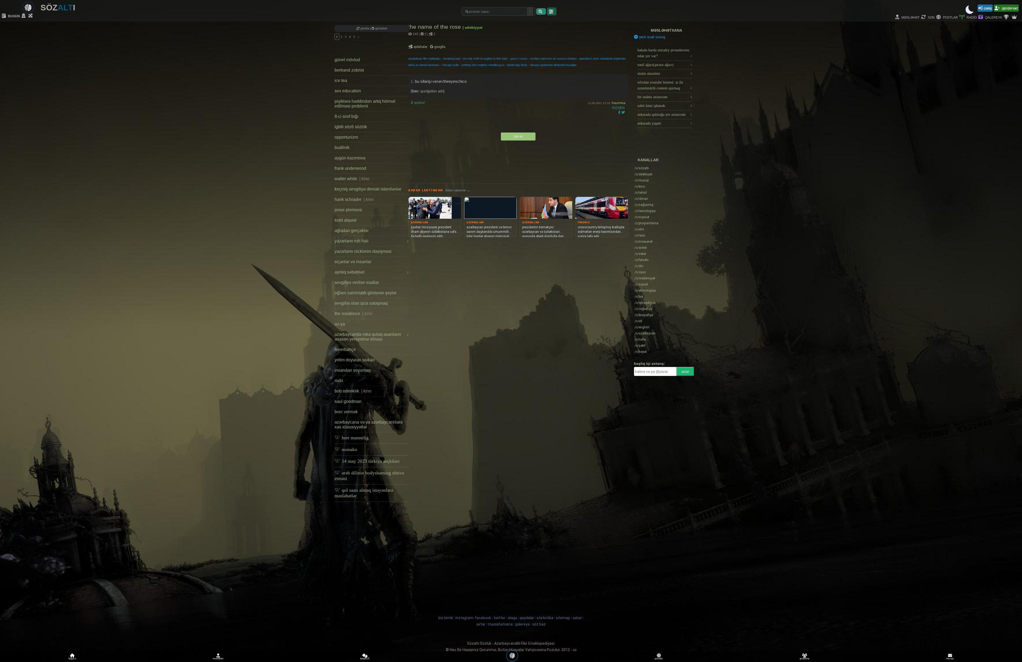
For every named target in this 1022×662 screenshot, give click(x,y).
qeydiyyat (1009, 8)
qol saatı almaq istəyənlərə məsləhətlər (364, 492)
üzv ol (518, 136)
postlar (950, 17)
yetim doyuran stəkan (355, 360)
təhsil (640, 193)
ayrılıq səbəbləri (372, 272)
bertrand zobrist (349, 70)
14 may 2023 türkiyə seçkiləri (369, 461)
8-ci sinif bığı (346, 116)
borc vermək (346, 411)
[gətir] (541, 11)
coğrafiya (643, 309)
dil (638, 321)
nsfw (640, 339)
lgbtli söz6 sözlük (351, 127)
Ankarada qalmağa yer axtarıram (664, 115)
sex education (348, 91)
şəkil (639, 345)
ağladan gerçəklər (352, 230)
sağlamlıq (643, 205)
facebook (483, 618)
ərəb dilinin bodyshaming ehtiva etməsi (369, 475)
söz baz (539, 624)
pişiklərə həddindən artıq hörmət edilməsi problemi (365, 103)
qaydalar (527, 618)
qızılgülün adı (432, 91)
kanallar (648, 160)
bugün (13, 15)
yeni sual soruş (651, 37)
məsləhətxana (666, 30)
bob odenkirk (353, 391)
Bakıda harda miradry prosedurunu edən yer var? (664, 53)
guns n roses (519, 58)
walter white (352, 178)
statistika (545, 618)
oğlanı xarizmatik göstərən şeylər (366, 293)
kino (639, 186)
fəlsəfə (641, 260)
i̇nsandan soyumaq (352, 370)
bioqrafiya (643, 315)
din (638, 266)
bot (638, 297)
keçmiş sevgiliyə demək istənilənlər (368, 189)
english (641, 327)
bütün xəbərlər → (457, 190)
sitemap (563, 618)
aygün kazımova (350, 158)
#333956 (618, 108)
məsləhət (910, 17)
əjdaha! (418, 103)
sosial (641, 284)
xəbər (640, 254)
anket (640, 248)
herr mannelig (354, 437)
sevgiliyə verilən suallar (357, 282)
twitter (499, 618)
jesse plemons (348, 210)
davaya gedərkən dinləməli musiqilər (553, 65)
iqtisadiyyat (645, 303)
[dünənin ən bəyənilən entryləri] (1007, 17)
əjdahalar (421, 47)
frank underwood (350, 168)
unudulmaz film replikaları (424, 58)
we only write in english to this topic (485, 58)
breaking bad (451, 58)
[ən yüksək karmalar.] (1015, 17)
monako (348, 449)
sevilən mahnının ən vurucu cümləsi (553, 58)
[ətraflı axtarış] (552, 11)
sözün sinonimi (664, 74)
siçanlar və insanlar (353, 261)
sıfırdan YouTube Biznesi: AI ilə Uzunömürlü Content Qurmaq (664, 85)
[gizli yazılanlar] (24, 15)
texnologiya (645, 211)
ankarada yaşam (664, 123)
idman (641, 199)
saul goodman (348, 401)
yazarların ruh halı (372, 241)
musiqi (641, 180)
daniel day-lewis (517, 65)
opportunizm (346, 137)
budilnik (342, 147)
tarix (639, 235)
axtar (685, 372)
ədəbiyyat (643, 174)
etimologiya (645, 290)
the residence (353, 313)
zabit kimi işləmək (664, 106)
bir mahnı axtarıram (664, 97)
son (931, 17)
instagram (464, 618)
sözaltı (641, 168)
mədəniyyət (644, 278)
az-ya (340, 324)
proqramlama (646, 223)
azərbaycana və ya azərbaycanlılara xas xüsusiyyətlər (369, 424)
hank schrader (354, 199)
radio (971, 17)
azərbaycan (645, 333)
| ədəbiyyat (473, 27)
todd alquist (345, 220)
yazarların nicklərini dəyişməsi (363, 251)
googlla (439, 47)
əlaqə (512, 618)
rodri (339, 380)
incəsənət (643, 241)
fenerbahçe (345, 349)
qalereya (993, 17)
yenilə (365, 28)
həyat (640, 352)
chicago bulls (450, 65)
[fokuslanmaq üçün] (31, 15)
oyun (640, 272)
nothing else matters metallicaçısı (482, 65)
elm (639, 229)
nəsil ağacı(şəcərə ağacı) (664, 65)
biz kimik (446, 618)
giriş (988, 8)
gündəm (380, 28)
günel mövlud (347, 59)
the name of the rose (435, 27)
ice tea (341, 80)
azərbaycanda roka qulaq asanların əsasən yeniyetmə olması (372, 336)
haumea (618, 103)
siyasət (641, 217)
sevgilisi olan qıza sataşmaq (361, 303)
